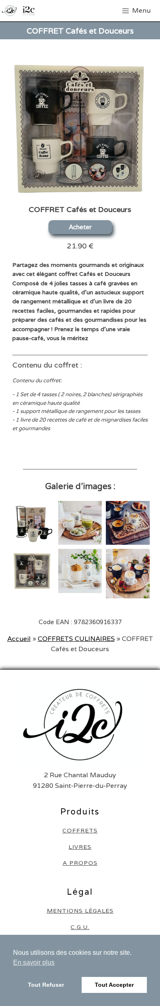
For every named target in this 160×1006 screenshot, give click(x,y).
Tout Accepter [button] (114, 984)
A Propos (80, 863)
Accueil (19, 638)
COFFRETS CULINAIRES (76, 638)
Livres (80, 847)
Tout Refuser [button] (46, 984)
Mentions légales (80, 911)
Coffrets (80, 831)
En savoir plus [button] (34, 962)
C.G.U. (80, 927)
